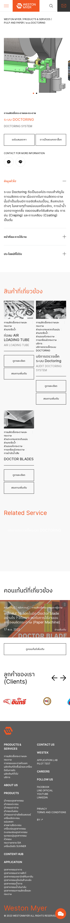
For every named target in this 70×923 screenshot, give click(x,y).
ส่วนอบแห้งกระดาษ (45, 336)
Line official (45, 790)
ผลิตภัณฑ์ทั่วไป (11, 773)
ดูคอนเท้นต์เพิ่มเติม (35, 649)
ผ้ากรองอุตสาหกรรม (14, 800)
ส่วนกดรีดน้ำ (10, 329)
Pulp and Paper (14, 22)
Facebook (43, 786)
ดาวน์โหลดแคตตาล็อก (51, 139)
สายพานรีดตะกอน (12, 825)
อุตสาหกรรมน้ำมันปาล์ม (15, 887)
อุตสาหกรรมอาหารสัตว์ (15, 873)
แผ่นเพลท (8, 821)
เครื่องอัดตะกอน (12, 818)
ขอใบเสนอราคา (19, 139)
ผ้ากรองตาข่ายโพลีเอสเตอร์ (17, 814)
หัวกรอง (8, 839)
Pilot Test (43, 763)
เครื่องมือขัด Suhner (15, 846)
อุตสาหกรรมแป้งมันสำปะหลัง (18, 880)
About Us (11, 785)
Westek (42, 752)
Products (11, 793)
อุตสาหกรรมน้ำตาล (13, 883)
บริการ (39, 343)
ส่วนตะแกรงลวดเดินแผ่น (48, 329)
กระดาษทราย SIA (12, 842)
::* (42, 819)
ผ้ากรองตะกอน (11, 804)
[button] (33, 93)
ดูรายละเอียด (19, 360)
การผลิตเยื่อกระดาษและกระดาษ (15, 324)
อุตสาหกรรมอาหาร (13, 869)
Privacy (42, 808)
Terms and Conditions (51, 812)
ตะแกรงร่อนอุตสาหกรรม (15, 832)
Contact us (45, 744)
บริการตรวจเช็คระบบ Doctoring (46, 349)
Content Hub (13, 854)
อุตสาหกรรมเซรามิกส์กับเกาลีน (18, 876)
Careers (43, 771)
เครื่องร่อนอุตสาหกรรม (15, 828)
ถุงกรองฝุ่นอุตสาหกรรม (15, 835)
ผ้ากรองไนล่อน (11, 811)
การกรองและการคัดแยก (15, 763)
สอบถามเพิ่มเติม (19, 373)
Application (13, 862)
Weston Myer (12, 19)
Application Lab (47, 760)
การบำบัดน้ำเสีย (11, 453)
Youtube (42, 794)
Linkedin (42, 797)
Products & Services (36, 19)
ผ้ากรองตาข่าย (11, 807)
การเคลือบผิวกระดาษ (46, 340)
